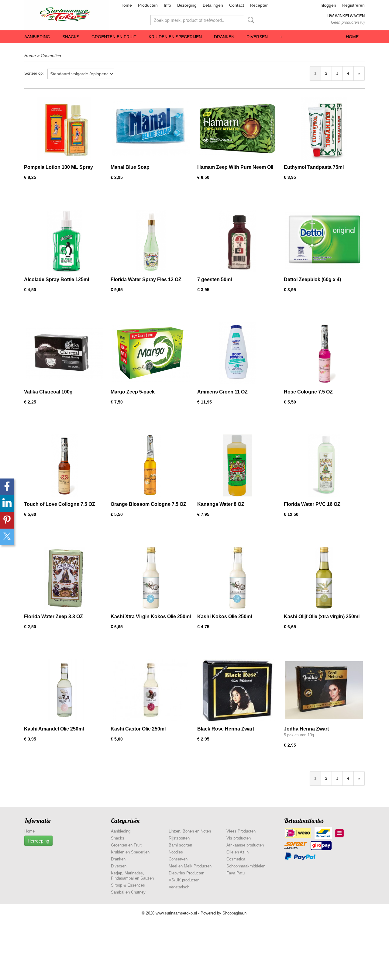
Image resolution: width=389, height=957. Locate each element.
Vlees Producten (241, 831)
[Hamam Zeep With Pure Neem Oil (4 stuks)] (237, 128)
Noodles (176, 852)
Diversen (257, 36)
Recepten (259, 5)
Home (126, 5)
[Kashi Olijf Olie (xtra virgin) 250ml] (324, 578)
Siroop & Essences (128, 885)
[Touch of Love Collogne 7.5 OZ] (64, 465)
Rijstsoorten (179, 838)
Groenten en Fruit (113, 36)
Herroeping (38, 841)
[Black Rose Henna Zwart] (237, 690)
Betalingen (213, 5)
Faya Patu (235, 873)
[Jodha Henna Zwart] (324, 690)
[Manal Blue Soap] (151, 128)
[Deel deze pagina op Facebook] (7, 486)
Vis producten (238, 838)
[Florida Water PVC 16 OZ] (324, 465)
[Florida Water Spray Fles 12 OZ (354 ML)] (151, 241)
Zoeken (249, 20)
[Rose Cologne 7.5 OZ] (324, 353)
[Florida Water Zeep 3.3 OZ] (64, 578)
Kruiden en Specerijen (175, 36)
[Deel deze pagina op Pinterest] (7, 520)
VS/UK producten (184, 880)
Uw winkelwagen (346, 16)
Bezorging (187, 5)
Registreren (353, 5)
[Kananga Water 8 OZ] (237, 465)
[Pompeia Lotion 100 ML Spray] (64, 128)
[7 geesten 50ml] (237, 241)
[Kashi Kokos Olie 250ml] (237, 578)
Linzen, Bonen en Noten (190, 831)
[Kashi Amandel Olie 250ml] (64, 690)
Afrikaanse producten (245, 845)
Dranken (224, 36)
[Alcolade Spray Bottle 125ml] (64, 241)
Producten (148, 5)
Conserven (178, 859)
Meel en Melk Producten (190, 866)
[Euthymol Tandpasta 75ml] (324, 128)
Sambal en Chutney (128, 892)
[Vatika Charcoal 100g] (64, 353)
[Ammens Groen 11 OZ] (237, 353)
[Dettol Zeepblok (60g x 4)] (324, 241)
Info (167, 5)
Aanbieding (37, 36)
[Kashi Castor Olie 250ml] (151, 690)
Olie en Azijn (237, 852)
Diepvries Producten (186, 873)
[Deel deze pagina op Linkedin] (7, 503)
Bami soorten (180, 845)
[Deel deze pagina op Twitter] (7, 537)
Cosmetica (51, 55)
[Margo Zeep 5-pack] (151, 353)
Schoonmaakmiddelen (245, 866)
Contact (236, 5)
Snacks (70, 36)
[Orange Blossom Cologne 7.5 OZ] (151, 465)
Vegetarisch (179, 887)
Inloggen (327, 5)
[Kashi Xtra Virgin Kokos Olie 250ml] (151, 578)
